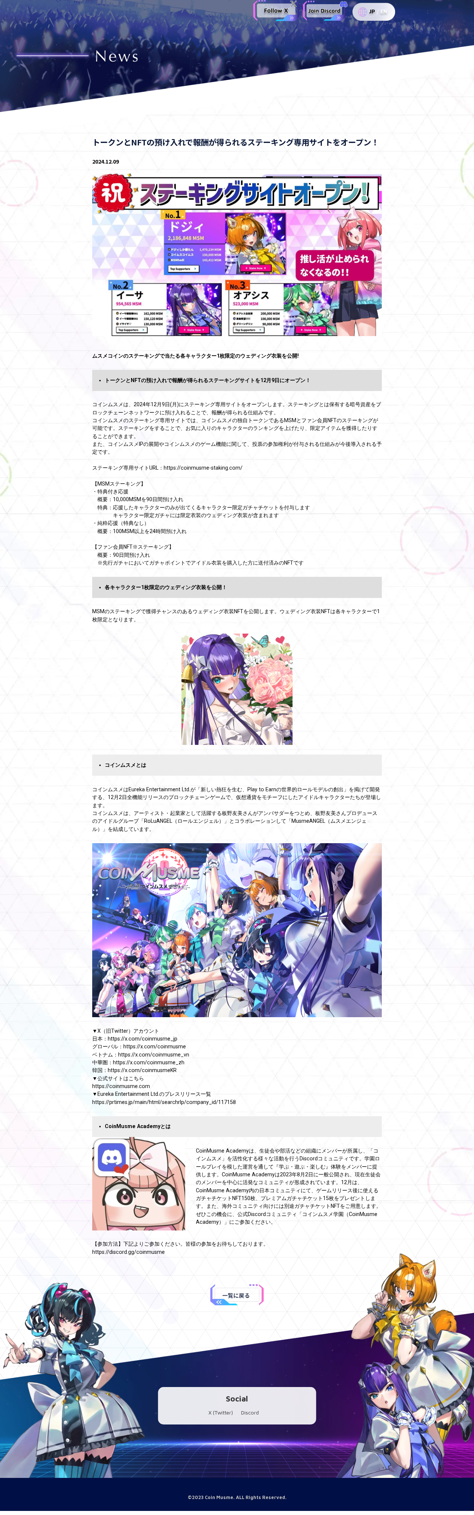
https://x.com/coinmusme (154, 1046)
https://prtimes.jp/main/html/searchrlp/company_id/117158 (164, 1102)
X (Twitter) (220, 1412)
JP (372, 12)
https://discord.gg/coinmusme (128, 1252)
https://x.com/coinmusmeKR (142, 1070)
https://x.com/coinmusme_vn (153, 1055)
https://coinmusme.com (121, 1086)
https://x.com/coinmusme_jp (142, 1039)
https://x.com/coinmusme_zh (148, 1062)
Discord (250, 1412)
